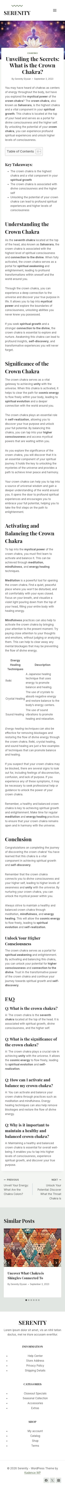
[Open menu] (56, 10)
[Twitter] (52, 1480)
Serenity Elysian (23, 79)
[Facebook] (46, 1480)
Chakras (32, 53)
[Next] (56, 1263)
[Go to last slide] (8, 1263)
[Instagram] (58, 1480)
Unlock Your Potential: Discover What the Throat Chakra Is (49, 1189)
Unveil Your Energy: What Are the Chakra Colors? (16, 1187)
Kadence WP (32, 1472)
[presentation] (32, 1247)
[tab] (26, 1300)
